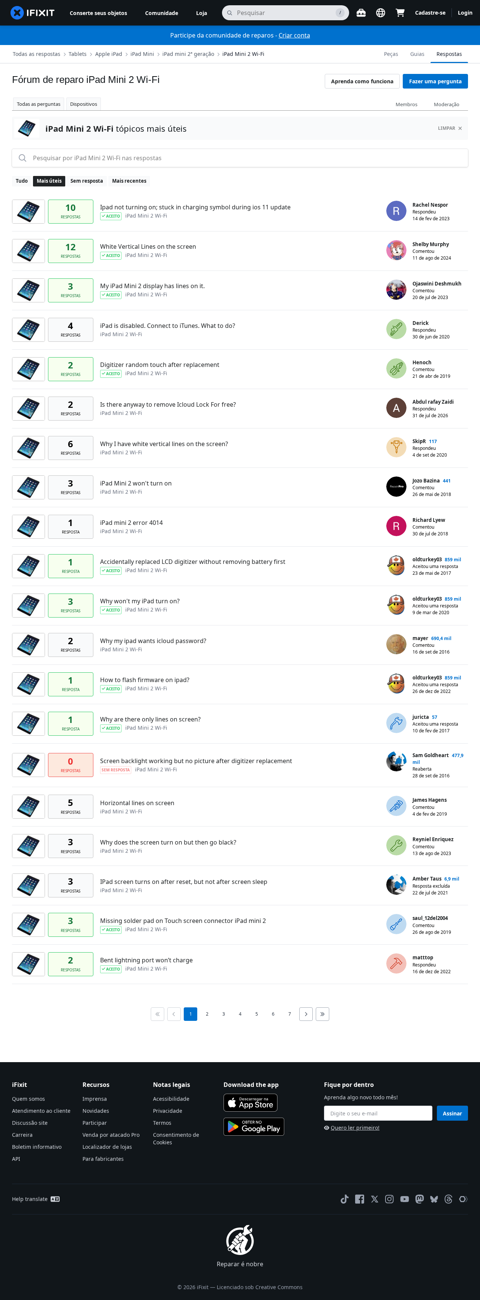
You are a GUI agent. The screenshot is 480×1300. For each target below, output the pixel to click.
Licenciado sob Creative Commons (260, 1287)
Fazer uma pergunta (435, 81)
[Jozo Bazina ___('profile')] (396, 486)
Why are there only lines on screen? (150, 719)
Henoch (422, 362)
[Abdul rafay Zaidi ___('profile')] (396, 408)
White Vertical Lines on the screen (148, 246)
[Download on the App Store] (251, 1103)
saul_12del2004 (430, 918)
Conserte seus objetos (98, 13)
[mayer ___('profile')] (396, 644)
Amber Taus (426, 878)
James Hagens (429, 800)
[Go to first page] (157, 1014)
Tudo (22, 180)
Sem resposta (86, 180)
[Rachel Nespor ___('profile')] (396, 211)
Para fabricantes (103, 1158)
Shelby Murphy (430, 244)
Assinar (452, 1113)
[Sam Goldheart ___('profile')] (396, 761)
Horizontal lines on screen (137, 803)
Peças (391, 53)
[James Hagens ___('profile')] (396, 806)
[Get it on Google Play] (254, 1127)
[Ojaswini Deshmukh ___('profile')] (396, 290)
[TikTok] (344, 1199)
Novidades (95, 1110)
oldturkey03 (427, 559)
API (16, 1158)
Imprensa (94, 1098)
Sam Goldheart (430, 755)
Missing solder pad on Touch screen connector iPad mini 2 (183, 921)
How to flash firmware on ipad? (144, 680)
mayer (420, 638)
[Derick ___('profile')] (396, 329)
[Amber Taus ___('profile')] (396, 885)
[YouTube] (404, 1199)
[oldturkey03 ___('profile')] (396, 565)
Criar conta (294, 35)
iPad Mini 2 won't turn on (136, 483)
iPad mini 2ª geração (188, 53)
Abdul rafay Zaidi (433, 401)
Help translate (30, 1198)
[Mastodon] (419, 1199)
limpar (446, 128)
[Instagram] (389, 1199)
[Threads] (448, 1199)
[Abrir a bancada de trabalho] (361, 12)
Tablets (78, 53)
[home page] (32, 13)
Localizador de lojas (107, 1146)
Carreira (22, 1134)
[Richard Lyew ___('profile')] (396, 526)
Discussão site (30, 1122)
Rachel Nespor (430, 204)
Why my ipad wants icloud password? (153, 641)
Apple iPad (108, 53)
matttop (422, 957)
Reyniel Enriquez (432, 839)
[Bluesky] (434, 1199)
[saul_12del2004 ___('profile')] (396, 924)
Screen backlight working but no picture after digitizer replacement (196, 761)
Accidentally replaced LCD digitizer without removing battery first (192, 562)
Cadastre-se (430, 12)
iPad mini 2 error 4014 (131, 522)
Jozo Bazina (426, 480)
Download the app (251, 1085)
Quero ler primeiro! (355, 1127)
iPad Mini (142, 53)
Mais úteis (49, 180)
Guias (417, 53)
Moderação (446, 104)
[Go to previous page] (174, 1014)
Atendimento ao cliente (41, 1110)
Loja (201, 13)
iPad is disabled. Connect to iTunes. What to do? (167, 326)
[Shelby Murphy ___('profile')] (396, 250)
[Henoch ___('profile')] (396, 368)
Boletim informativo (37, 1146)
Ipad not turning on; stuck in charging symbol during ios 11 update (195, 207)
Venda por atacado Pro (111, 1134)
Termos (162, 1122)
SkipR (419, 441)
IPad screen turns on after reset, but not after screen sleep (183, 882)
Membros (406, 104)
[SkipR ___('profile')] (396, 447)
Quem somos (28, 1098)
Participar (94, 1122)
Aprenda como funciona (362, 81)
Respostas (449, 53)
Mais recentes (129, 180)
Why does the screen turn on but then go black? (168, 842)
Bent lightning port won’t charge (146, 960)
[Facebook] (359, 1199)
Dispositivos (83, 104)
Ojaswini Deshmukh (437, 283)
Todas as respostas (36, 53)
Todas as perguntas (38, 104)
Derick (420, 323)
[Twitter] (374, 1199)
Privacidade (167, 1110)
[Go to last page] (322, 1014)
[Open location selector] (380, 12)
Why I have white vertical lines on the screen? (164, 444)
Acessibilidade (171, 1098)
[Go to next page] (306, 1014)
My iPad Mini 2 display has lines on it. (152, 286)
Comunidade (161, 13)
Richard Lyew (428, 520)
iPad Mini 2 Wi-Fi (243, 53)
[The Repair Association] (463, 1199)
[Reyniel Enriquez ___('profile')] (396, 845)
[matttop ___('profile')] (396, 963)
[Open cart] (400, 12)
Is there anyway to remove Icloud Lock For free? (168, 404)
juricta (420, 717)
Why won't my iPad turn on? (140, 601)
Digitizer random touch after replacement (159, 365)
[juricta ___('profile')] (396, 723)
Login (465, 12)
